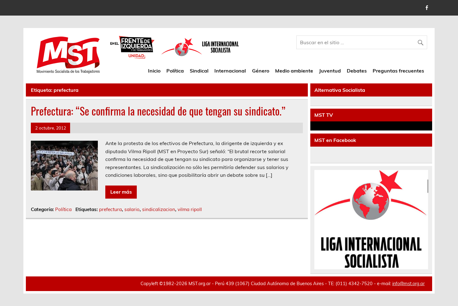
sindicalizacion (158, 209)
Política (175, 71)
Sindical (199, 71)
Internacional (230, 71)
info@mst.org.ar (408, 283)
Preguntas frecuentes (398, 71)
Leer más (121, 192)
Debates (357, 71)
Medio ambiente (294, 71)
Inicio (154, 71)
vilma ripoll (190, 209)
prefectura (110, 209)
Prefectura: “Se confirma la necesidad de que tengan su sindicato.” (158, 111)
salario (132, 209)
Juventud (330, 71)
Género (260, 71)
